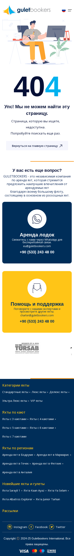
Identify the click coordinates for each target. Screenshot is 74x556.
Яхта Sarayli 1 (11, 490)
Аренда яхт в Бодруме (17, 455)
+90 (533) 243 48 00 (37, 252)
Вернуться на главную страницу (35, 146)
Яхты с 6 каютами (42, 428)
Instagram (20, 527)
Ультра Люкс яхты (14, 400)
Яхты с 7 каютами (14, 436)
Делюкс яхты (58, 392)
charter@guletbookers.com (37, 315)
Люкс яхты (39, 392)
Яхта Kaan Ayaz (34, 490)
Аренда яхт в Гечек (15, 463)
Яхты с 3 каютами (14, 419)
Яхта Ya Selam (57, 490)
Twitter (60, 527)
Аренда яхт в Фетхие (46, 463)
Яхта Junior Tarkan (48, 499)
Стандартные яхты (15, 392)
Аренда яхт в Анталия (17, 472)
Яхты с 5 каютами (14, 428)
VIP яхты (37, 400)
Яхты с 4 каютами (42, 419)
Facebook (41, 527)
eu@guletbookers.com (37, 246)
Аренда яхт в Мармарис (53, 455)
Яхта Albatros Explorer (17, 499)
